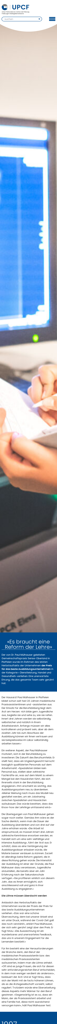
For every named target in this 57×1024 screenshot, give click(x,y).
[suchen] (39, 19)
